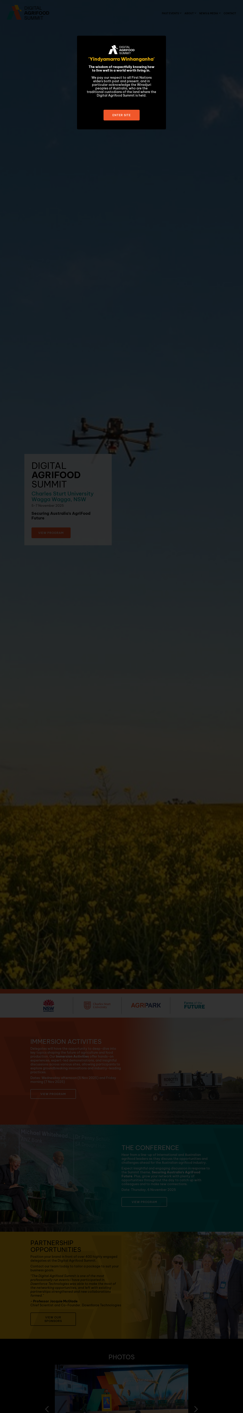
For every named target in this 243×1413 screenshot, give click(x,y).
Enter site (121, 115)
